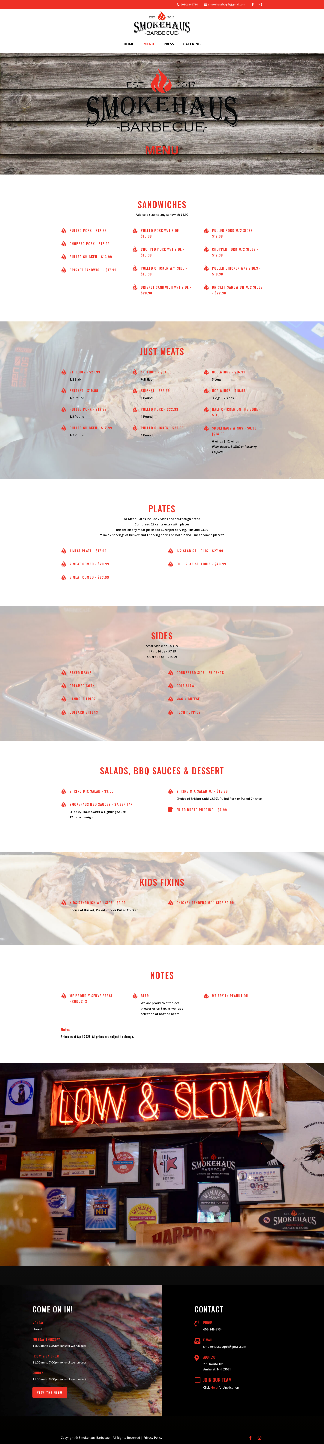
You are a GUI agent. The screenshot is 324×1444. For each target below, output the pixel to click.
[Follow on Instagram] (260, 5)
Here (214, 1387)
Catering (192, 44)
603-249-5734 (189, 4)
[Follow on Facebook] (253, 5)
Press (169, 44)
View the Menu (49, 1392)
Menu (148, 44)
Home (129, 44)
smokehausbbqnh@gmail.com (226, 4)
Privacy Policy (152, 1438)
